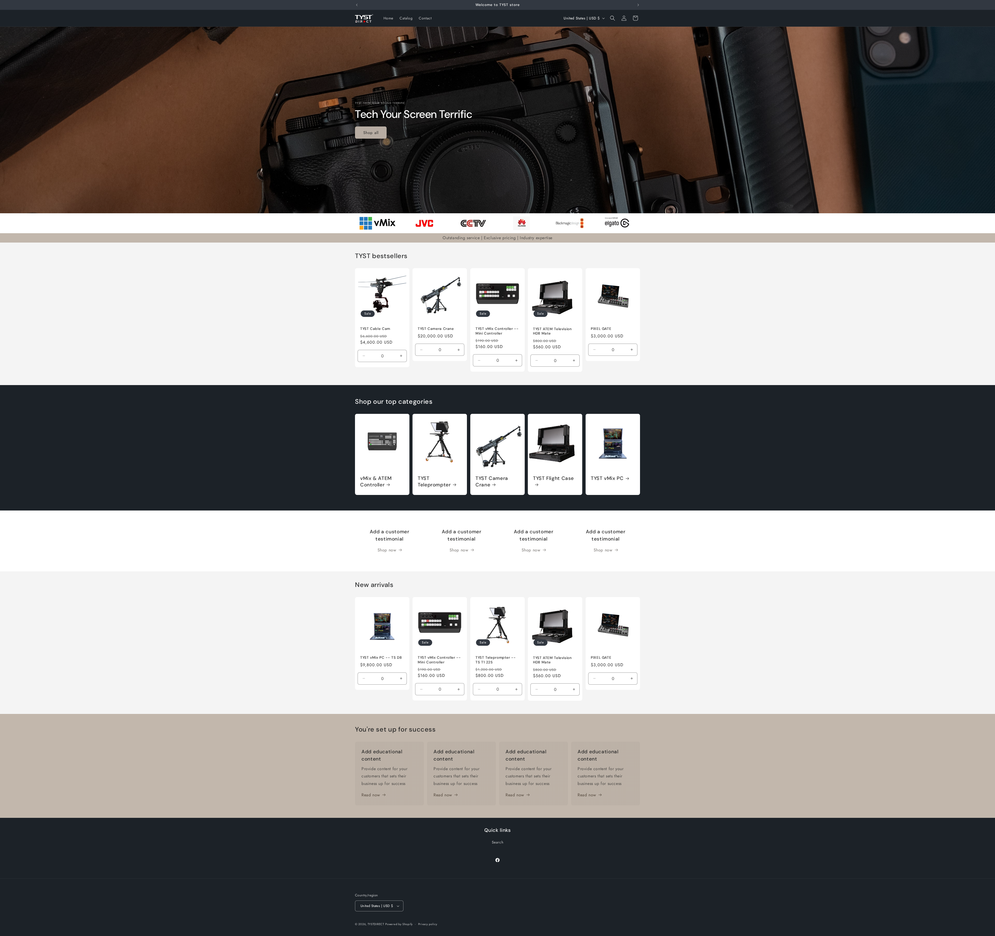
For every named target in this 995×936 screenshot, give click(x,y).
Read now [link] (370, 795)
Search (497, 842)
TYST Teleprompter (434, 481)
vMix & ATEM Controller (376, 481)
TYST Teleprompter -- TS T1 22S (495, 659)
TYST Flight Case (553, 478)
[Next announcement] (638, 5)
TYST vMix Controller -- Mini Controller (497, 331)
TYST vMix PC (607, 478)
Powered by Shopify (399, 924)
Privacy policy (427, 924)
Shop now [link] (387, 550)
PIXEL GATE (601, 329)
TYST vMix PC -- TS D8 (381, 657)
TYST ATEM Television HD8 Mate (552, 331)
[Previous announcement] (357, 5)
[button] (612, 18)
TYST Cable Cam (375, 329)
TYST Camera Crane (436, 329)
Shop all (371, 132)
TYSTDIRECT (376, 924)
